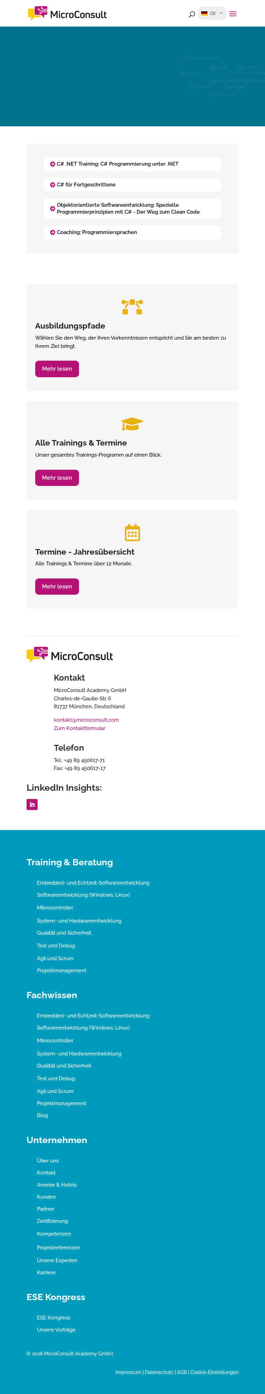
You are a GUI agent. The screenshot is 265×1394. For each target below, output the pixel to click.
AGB (182, 1372)
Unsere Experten (57, 1260)
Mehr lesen (57, 368)
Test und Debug (56, 946)
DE (213, 13)
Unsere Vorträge (56, 1330)
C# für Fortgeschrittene (86, 185)
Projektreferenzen (58, 1248)
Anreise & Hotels (57, 1185)
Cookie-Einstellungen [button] (214, 1372)
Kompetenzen (54, 1234)
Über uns (48, 1161)
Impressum (128, 1372)
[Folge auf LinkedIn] (32, 804)
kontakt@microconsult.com (86, 720)
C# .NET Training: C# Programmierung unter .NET (117, 164)
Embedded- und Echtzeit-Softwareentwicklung (93, 883)
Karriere (46, 1272)
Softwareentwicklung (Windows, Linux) (83, 895)
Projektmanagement (61, 970)
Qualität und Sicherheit (64, 933)
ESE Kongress (53, 1318)
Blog (42, 1115)
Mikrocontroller (55, 908)
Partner (45, 1209)
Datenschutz (159, 1372)
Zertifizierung (52, 1221)
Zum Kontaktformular (79, 728)
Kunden (46, 1197)
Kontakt (46, 1173)
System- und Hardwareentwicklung (79, 921)
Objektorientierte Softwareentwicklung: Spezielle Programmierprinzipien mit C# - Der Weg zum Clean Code (128, 208)
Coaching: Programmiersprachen (97, 232)
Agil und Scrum (55, 958)
